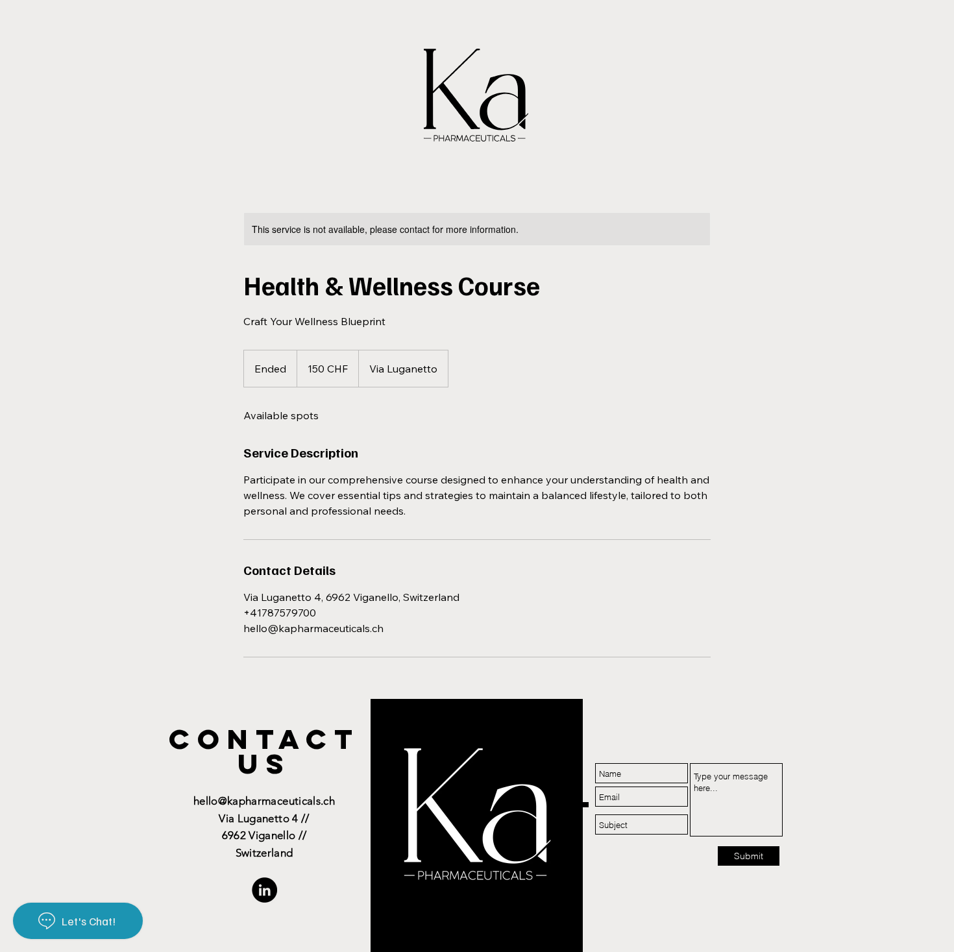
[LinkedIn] (264, 890)
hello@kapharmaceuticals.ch (264, 800)
